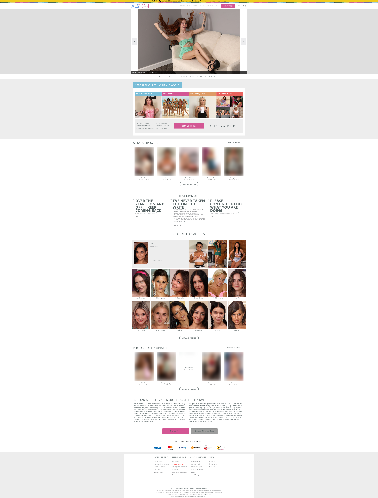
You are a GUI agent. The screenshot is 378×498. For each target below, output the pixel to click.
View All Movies (234, 143)
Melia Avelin (179, 283)
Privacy (192, 472)
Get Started (228, 6)
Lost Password (195, 464)
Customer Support (196, 467)
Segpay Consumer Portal (200, 496)
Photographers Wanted (179, 467)
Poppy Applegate (166, 383)
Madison (237, 315)
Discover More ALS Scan (204, 431)
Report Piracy (194, 475)
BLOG (217, 6)
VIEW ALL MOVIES (189, 184)
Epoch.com (208, 494)
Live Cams (157, 469)
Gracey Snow (234, 178)
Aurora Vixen (160, 315)
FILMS (189, 6)
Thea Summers (141, 315)
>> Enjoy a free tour (225, 126)
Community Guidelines (179, 472)
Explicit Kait (189, 178)
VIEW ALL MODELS (189, 338)
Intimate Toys (158, 472)
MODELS (202, 6)
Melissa (179, 315)
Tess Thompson (141, 283)
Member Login (195, 461)
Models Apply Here (178, 464)
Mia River (144, 178)
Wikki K (217, 315)
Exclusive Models (159, 467)
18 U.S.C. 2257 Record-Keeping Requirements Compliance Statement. (189, 488)
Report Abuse (176, 475)
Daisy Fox (237, 283)
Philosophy (175, 469)
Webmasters (176, 461)
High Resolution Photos (161, 464)
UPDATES (182, 6)
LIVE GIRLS (210, 6)
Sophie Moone (217, 283)
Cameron (234, 383)
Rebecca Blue (211, 178)
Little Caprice (160, 283)
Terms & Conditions (196, 469)
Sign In (239, 6)
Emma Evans (198, 283)
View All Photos (233, 348)
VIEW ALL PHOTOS (189, 389)
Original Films (158, 461)
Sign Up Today (189, 125)
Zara (166, 178)
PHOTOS (195, 6)
